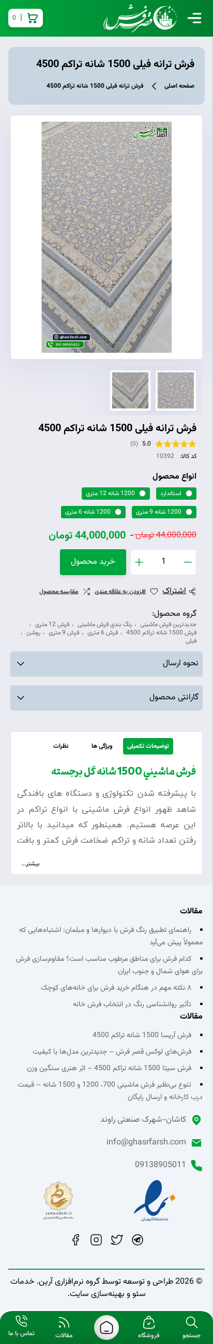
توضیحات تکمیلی (148, 746)
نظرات (61, 746)
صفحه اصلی (179, 86)
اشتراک (174, 591)
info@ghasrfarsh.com (146, 1143)
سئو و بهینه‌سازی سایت (108, 1294)
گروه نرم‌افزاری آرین (69, 1281)
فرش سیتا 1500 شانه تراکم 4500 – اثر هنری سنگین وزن (109, 1068)
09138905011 (160, 1165)
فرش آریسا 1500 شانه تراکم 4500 (142, 1035)
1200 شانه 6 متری (88, 512)
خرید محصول (93, 561)
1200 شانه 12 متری (110, 493)
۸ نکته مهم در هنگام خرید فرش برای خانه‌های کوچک (116, 988)
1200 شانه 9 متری (158, 512)
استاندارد (170, 493)
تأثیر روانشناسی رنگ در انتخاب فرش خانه (132, 1004)
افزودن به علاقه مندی (120, 591)
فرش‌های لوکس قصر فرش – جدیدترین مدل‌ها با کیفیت (112, 1052)
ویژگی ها (102, 746)
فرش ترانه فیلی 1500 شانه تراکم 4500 (95, 86)
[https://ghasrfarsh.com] (106, 1327)
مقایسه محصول (58, 591)
